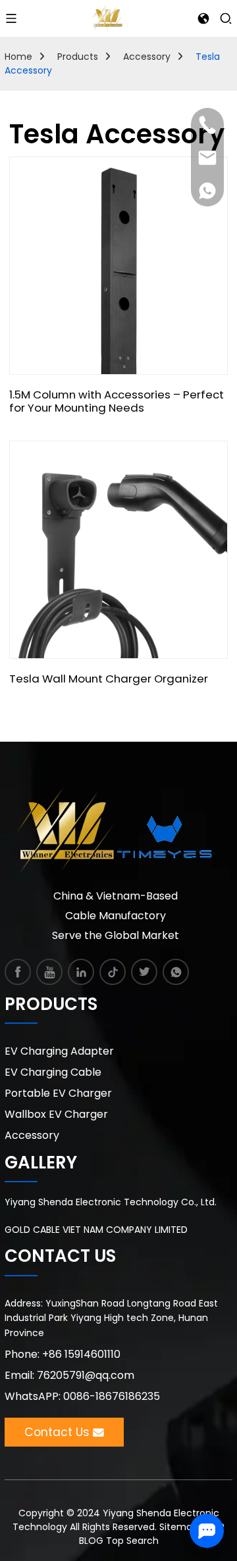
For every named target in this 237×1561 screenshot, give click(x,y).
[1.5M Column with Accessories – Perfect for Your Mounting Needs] (118, 266)
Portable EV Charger (58, 1093)
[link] (18, 971)
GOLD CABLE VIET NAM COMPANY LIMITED (96, 1229)
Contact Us (57, 1432)
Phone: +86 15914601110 (62, 1354)
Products (77, 56)
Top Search (132, 1540)
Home (18, 56)
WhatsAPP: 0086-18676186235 (82, 1396)
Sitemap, (181, 1526)
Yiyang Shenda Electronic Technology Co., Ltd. (111, 1202)
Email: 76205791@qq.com (69, 1375)
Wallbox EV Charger (56, 1114)
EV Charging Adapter (59, 1051)
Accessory (147, 56)
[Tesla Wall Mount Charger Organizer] (118, 550)
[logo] (107, 17)
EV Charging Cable (53, 1072)
